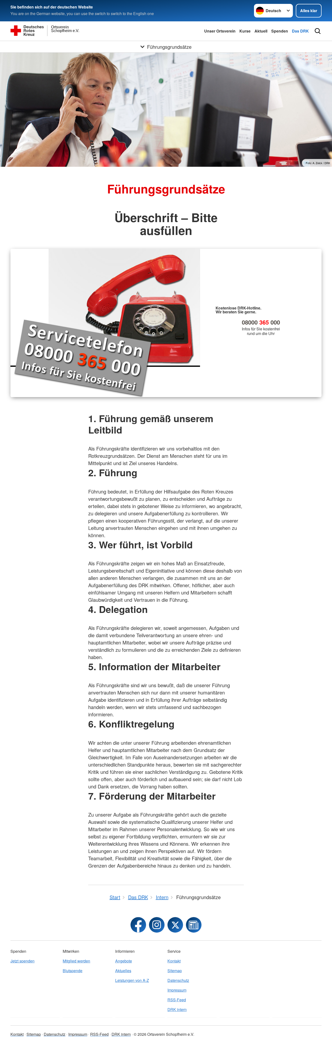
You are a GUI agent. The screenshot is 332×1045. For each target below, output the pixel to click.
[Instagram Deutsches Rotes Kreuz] (157, 925)
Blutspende (72, 970)
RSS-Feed (176, 1000)
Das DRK (300, 31)
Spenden (279, 31)
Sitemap (174, 970)
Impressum (176, 990)
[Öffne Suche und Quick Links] (318, 31)
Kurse (245, 31)
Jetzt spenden (22, 961)
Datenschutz (178, 980)
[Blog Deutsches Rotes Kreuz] (193, 925)
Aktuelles (123, 970)
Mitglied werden (76, 961)
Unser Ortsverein (220, 31)
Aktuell (260, 31)
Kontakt (174, 961)
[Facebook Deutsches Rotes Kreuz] (138, 925)
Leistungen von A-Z (132, 980)
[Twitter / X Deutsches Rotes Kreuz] (175, 925)
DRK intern (177, 1009)
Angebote (123, 961)
